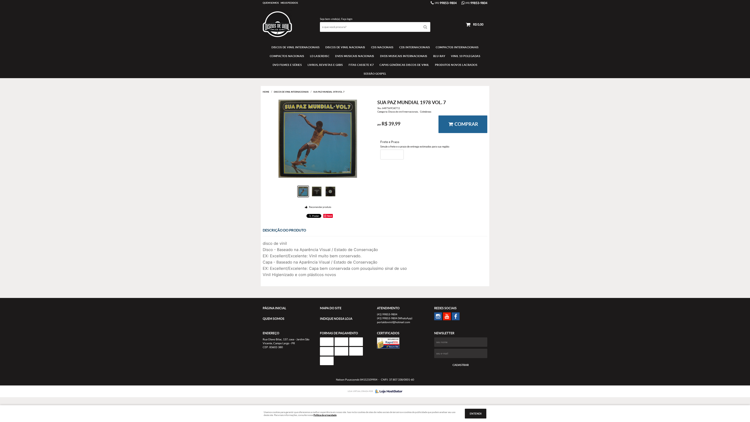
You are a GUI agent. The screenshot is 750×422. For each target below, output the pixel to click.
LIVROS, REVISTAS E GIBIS (325, 64)
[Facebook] (456, 316)
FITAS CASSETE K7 (361, 64)
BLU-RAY (439, 56)
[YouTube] (447, 316)
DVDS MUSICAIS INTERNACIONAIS (403, 56)
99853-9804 (446, 3)
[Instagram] (438, 316)
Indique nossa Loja (336, 318)
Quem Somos (271, 3)
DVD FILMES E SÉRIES (287, 64)
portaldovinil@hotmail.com (393, 322)
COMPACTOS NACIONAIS (287, 56)
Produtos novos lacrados (456, 64)
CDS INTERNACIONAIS (414, 47)
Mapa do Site (330, 308)
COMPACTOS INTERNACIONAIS (457, 47)
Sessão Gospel (375, 73)
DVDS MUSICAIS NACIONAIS (354, 56)
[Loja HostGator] (387, 391)
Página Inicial (274, 308)
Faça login (346, 19)
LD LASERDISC (319, 56)
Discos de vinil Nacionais (345, 47)
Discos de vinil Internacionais (295, 47)
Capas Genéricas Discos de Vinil (404, 64)
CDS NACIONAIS (382, 47)
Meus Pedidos (289, 3)
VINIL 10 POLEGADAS (465, 56)
